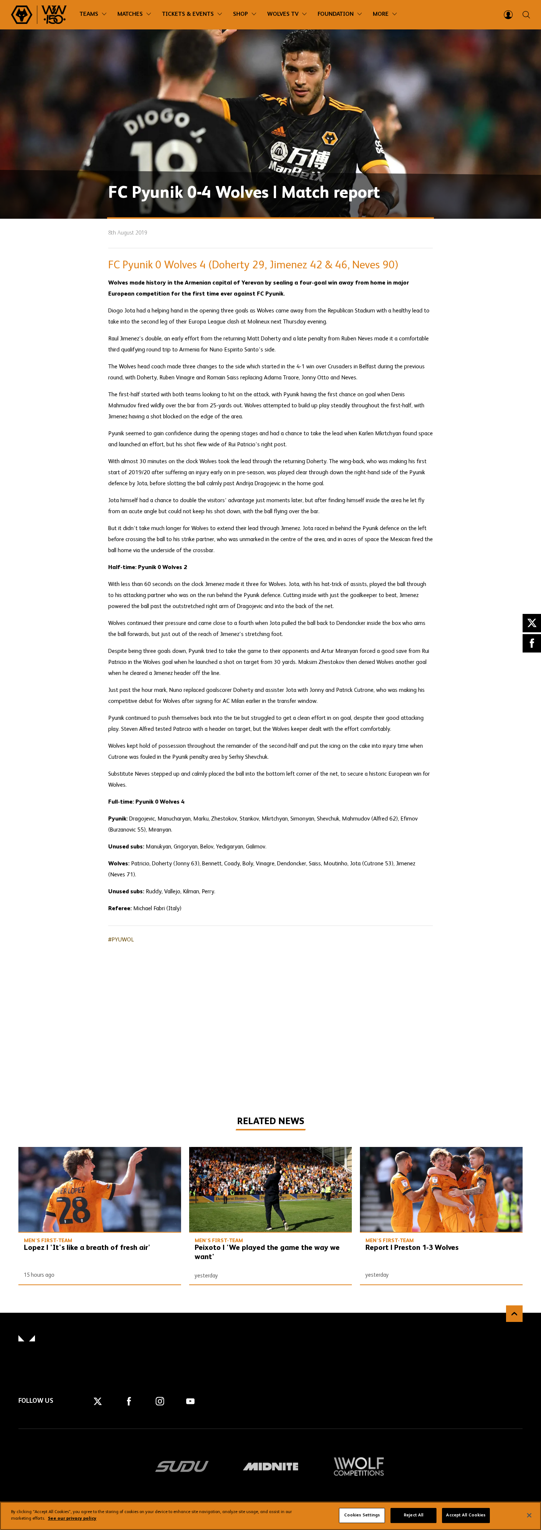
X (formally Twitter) (532, 623)
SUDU (182, 1466)
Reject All (413, 1515)
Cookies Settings (362, 1515)
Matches (130, 14)
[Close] (529, 1515)
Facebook (532, 643)
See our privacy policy (72, 1518)
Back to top (514, 1313)
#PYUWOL (121, 940)
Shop (240, 14)
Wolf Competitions (358, 1466)
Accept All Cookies (465, 1515)
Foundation (336, 14)
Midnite (270, 1466)
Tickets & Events (188, 14)
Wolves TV (282, 14)
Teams (88, 14)
